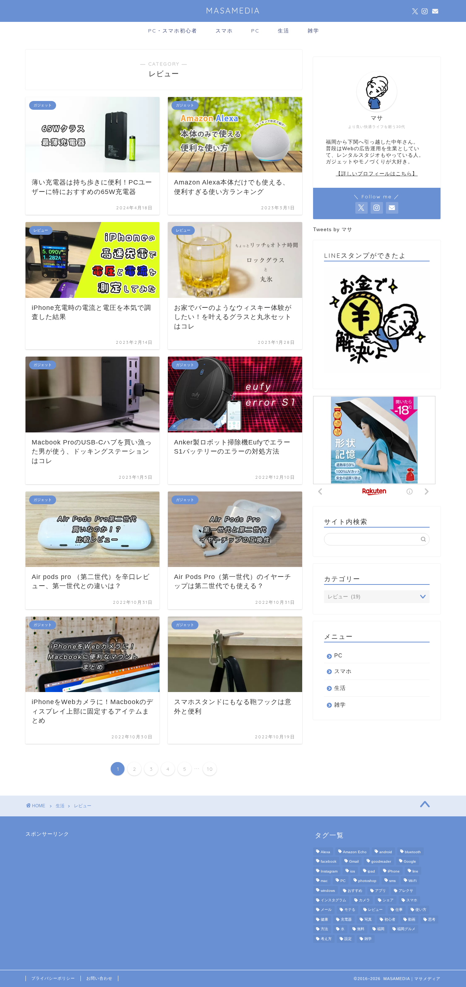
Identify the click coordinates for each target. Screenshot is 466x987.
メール (326, 910)
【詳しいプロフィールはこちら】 (377, 173)
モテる (349, 910)
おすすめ (355, 891)
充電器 (346, 919)
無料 (360, 929)
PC (255, 30)
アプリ (380, 891)
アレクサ (406, 891)
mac (324, 881)
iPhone (394, 871)
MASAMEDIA (233, 10)
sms (392, 881)
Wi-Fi (412, 881)
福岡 (380, 929)
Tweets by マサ (332, 229)
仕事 (399, 910)
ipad (371, 871)
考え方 (326, 939)
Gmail (354, 862)
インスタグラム (333, 900)
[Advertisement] (80, 883)
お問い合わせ (99, 978)
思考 (431, 919)
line (415, 871)
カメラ (364, 900)
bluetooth (413, 852)
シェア (388, 900)
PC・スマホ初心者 (172, 30)
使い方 (420, 910)
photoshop (367, 881)
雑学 (313, 30)
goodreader (381, 862)
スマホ (224, 30)
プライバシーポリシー (53, 978)
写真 (368, 919)
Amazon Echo (355, 852)
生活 (283, 30)
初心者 (389, 919)
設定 (348, 939)
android (385, 852)
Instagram (329, 871)
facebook (328, 862)
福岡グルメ (406, 929)
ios (352, 871)
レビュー (82, 805)
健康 (324, 919)
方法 (324, 929)
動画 (411, 919)
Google (410, 862)
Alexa (325, 852)
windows (328, 891)
